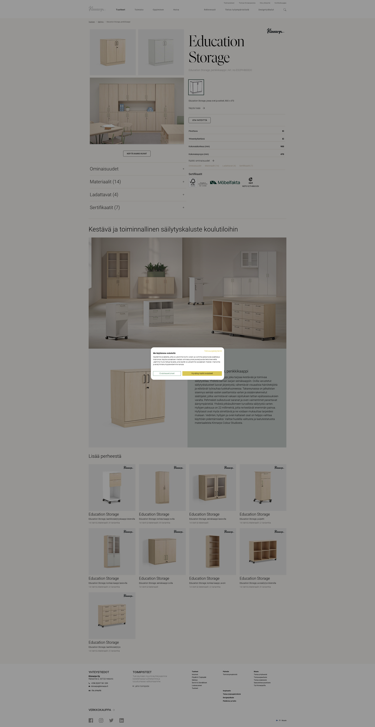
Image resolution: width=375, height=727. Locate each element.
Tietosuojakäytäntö (213, 351)
